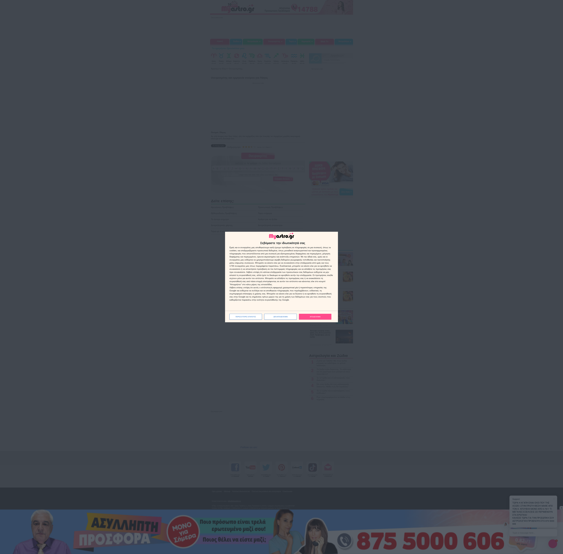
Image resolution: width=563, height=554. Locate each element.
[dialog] (281, 277)
